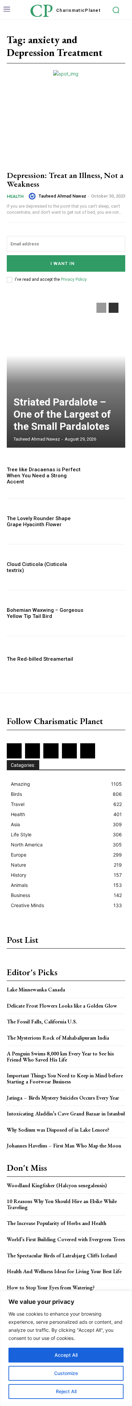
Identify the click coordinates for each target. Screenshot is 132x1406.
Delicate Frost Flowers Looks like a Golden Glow (62, 1005)
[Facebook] (14, 750)
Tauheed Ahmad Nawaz (62, 196)
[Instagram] (32, 750)
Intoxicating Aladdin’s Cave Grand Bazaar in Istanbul (66, 1113)
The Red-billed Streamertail (40, 659)
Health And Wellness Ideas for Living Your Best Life (64, 1271)
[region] (66, 1348)
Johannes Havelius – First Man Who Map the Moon (64, 1145)
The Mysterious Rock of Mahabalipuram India (58, 1037)
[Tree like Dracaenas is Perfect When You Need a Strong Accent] (107, 475)
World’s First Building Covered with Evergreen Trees (66, 1239)
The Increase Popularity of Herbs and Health (56, 1223)
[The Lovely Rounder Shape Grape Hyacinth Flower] (107, 521)
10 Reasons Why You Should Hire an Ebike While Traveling (62, 1204)
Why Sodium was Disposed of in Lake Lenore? (58, 1129)
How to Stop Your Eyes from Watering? (51, 1287)
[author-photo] (33, 196)
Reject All (66, 1391)
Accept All (66, 1355)
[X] (69, 750)
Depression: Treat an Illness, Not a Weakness (65, 179)
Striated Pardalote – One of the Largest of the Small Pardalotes (62, 414)
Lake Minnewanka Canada (36, 989)
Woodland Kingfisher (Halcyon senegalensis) (57, 1185)
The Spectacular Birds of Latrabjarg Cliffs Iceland (62, 1255)
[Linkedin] (50, 750)
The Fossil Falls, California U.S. (42, 1021)
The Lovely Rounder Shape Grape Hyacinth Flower (39, 521)
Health (15, 196)
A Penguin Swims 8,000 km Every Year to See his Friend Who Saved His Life (60, 1056)
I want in (62, 263)
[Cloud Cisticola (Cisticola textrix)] (107, 567)
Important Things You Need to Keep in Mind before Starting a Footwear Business (65, 1078)
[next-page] (113, 308)
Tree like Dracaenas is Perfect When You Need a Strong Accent (44, 476)
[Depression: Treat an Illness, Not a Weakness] (66, 128)
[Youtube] (87, 750)
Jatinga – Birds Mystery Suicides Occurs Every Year (63, 1097)
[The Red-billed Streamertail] (107, 659)
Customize (66, 1373)
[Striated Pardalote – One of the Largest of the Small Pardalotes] (66, 372)
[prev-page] (101, 308)
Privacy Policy (73, 279)
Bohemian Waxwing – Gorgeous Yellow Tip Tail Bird (45, 613)
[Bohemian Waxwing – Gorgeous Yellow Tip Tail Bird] (107, 613)
